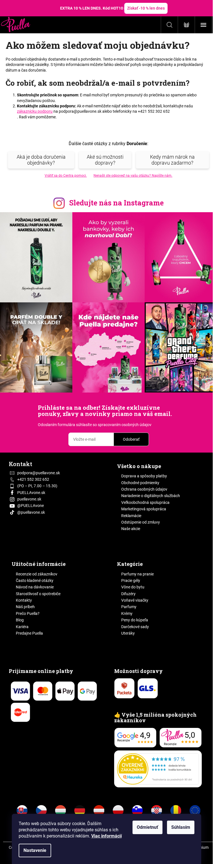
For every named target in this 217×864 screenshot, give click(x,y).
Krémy (127, 613)
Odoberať (131, 439)
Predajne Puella (29, 633)
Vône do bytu (132, 587)
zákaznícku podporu (35, 111)
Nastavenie (34, 850)
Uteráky (128, 633)
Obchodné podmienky (140, 482)
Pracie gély (130, 580)
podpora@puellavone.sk (38, 473)
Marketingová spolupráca (143, 509)
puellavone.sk (29, 499)
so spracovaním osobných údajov (122, 424)
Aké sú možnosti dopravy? (105, 160)
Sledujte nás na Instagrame (116, 202)
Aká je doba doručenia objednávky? (41, 160)
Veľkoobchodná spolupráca (145, 502)
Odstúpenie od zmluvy (140, 522)
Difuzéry (128, 593)
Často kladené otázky (34, 580)
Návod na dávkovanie (35, 587)
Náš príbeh (25, 606)
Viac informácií (106, 836)
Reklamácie (131, 515)
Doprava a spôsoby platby (144, 476)
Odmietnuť (147, 827)
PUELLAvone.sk (31, 492)
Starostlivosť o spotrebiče (38, 593)
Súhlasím (180, 827)
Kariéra (22, 626)
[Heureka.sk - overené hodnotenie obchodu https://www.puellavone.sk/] (158, 768)
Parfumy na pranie (137, 574)
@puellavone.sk (31, 512)
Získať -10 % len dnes (146, 8)
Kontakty (24, 600)
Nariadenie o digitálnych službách (150, 495)
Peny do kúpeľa (134, 620)
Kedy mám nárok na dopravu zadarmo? (172, 160)
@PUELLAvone (30, 505)
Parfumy (128, 606)
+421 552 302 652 (33, 479)
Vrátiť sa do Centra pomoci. (66, 176)
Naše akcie (130, 528)
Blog (20, 620)
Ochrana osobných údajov (144, 489)
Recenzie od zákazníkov (36, 574)
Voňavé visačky (134, 600)
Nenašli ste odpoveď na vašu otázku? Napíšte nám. (133, 176)
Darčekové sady (135, 626)
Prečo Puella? (28, 613)
